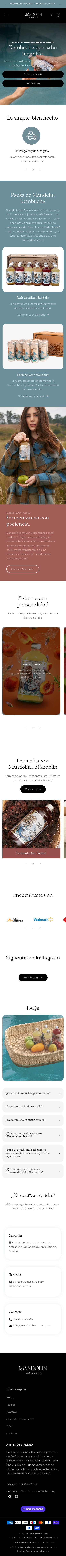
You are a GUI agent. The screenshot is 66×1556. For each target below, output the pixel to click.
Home (9, 1397)
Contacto (11, 1433)
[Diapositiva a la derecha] (40, 169)
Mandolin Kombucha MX (36, 1534)
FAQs (9, 1426)
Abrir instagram (33, 977)
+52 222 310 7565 (28, 1484)
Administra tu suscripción (20, 1419)
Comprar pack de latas (31, 396)
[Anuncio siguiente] (60, 4)
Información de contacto (46, 1537)
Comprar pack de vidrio (31, 314)
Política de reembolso (25, 1542)
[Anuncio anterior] (5, 4)
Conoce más (33, 789)
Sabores (10, 1405)
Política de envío (46, 1542)
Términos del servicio (47, 1547)
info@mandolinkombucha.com (35, 1491)
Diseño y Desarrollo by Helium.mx (33, 1551)
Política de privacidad (21, 1537)
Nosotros (11, 1412)
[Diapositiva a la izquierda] (25, 169)
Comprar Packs (33, 74)
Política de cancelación (23, 1547)
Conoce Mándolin (22, 569)
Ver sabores (33, 83)
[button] (6, 15)
